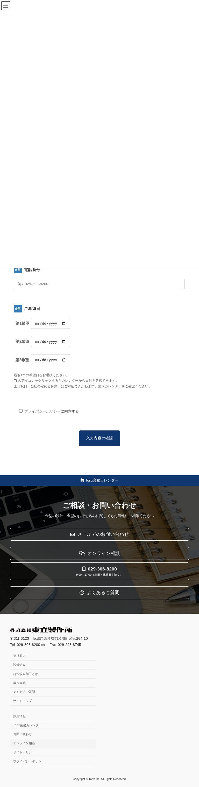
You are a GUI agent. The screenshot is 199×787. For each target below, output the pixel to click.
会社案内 (19, 656)
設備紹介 (19, 665)
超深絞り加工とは (25, 673)
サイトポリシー (24, 752)
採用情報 (19, 716)
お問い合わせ (22, 734)
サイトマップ (22, 701)
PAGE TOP (189, 758)
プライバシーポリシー (42, 411)
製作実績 (19, 683)
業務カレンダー (110, 386)
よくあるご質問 (24, 692)
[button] (99, 534)
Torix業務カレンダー (101, 480)
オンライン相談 (24, 743)
